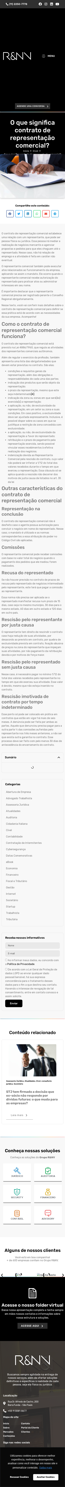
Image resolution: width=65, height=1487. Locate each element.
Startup (10, 906)
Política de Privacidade (20, 964)
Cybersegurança (16, 849)
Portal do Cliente (30, 1427)
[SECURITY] (17, 1192)
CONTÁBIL (17, 1219)
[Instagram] (45, 4)
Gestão (10, 887)
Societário (12, 900)
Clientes (25, 1431)
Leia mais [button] (17, 1115)
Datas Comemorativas (19, 855)
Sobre (6, 1427)
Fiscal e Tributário (16, 881)
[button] (32, 106)
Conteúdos (9, 1436)
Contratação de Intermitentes (24, 842)
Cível (35, 151)
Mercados (8, 1431)
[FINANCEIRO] (48, 1192)
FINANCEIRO (48, 1197)
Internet (11, 893)
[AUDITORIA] (48, 1171)
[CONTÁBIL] (17, 1213)
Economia (12, 868)
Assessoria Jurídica (17, 804)
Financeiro (12, 874)
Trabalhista (12, 912)
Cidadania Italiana (16, 823)
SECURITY (17, 1197)
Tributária (12, 919)
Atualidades (13, 811)
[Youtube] (57, 4)
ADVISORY (48, 1219)
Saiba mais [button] (45, 1467)
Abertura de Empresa (18, 791)
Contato (25, 1423)
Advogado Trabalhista (19, 798)
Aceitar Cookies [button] (46, 1477)
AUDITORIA (48, 1176)
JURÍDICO (17, 1176)
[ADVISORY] (48, 1213)
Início (26, 151)
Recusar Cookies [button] (19, 1477)
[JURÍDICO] (17, 1171)
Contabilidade (14, 836)
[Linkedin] (51, 4)
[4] (32, 394)
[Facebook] (40, 4)
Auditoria (11, 817)
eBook (9, 862)
